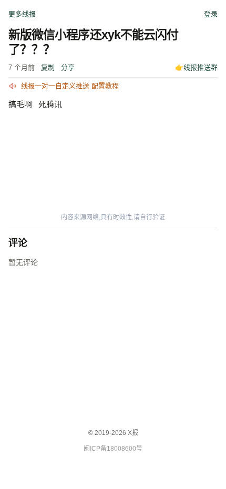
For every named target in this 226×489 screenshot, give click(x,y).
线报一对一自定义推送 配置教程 (70, 86)
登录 (211, 14)
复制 (48, 67)
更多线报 (22, 14)
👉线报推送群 (196, 67)
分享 (68, 67)
